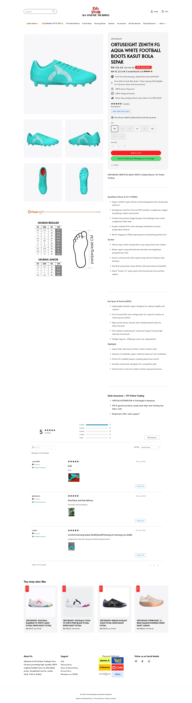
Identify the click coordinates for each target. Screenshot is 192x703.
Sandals (111, 23)
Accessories (121, 23)
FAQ (62, 661)
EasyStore (108, 694)
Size (112, 123)
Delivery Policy (66, 665)
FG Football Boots (73, 23)
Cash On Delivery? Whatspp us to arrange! (136, 158)
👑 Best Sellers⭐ (32, 23)
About (162, 23)
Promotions (116, 106)
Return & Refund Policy (69, 668)
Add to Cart (136, 153)
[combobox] (150, 447)
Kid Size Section (135, 23)
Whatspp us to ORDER (69, 674)
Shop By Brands (149, 23)
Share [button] (116, 165)
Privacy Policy (66, 671)
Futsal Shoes (87, 23)
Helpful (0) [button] (140, 486)
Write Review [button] (151, 438)
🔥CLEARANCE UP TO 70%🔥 (52, 23)
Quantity (114, 142)
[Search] (53, 11)
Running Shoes (100, 23)
